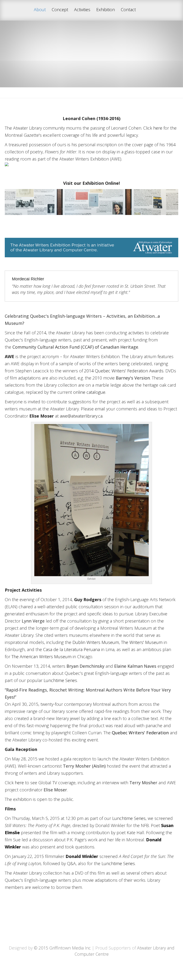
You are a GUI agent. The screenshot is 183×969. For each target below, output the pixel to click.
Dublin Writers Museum (95, 642)
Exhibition (105, 9)
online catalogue (89, 392)
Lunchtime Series (60, 680)
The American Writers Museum (41, 656)
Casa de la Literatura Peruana (71, 649)
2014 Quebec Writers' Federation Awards (123, 371)
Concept (60, 9)
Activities (82, 9)
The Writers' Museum (142, 642)
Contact (128, 9)
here (157, 128)
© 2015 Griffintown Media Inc (62, 948)
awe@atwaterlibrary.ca (81, 416)
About (40, 9)
